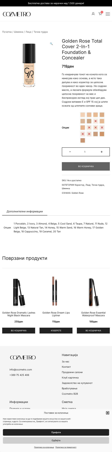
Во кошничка (86, 166)
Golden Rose (78, 193)
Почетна (7, 31)
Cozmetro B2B (70, 393)
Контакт (66, 366)
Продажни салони (72, 372)
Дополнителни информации (25, 211)
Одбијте (56, 440)
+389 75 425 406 (19, 374)
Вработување (69, 388)
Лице (28, 31)
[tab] (24, 211)
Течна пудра (41, 31)
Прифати (56, 432)
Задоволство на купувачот (77, 383)
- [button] (70, 151)
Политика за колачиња (44, 447)
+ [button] (101, 151)
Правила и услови (19, 408)
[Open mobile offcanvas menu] (108, 14)
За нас (65, 361)
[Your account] (93, 14)
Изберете (56, 330)
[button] (107, 412)
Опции (65, 127)
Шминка (18, 31)
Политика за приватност (65, 447)
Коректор (79, 185)
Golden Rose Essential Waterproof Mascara (93, 314)
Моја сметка (69, 408)
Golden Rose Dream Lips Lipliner (56, 314)
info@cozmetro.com (20, 369)
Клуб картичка (70, 377)
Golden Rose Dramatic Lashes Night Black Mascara (18, 314)
